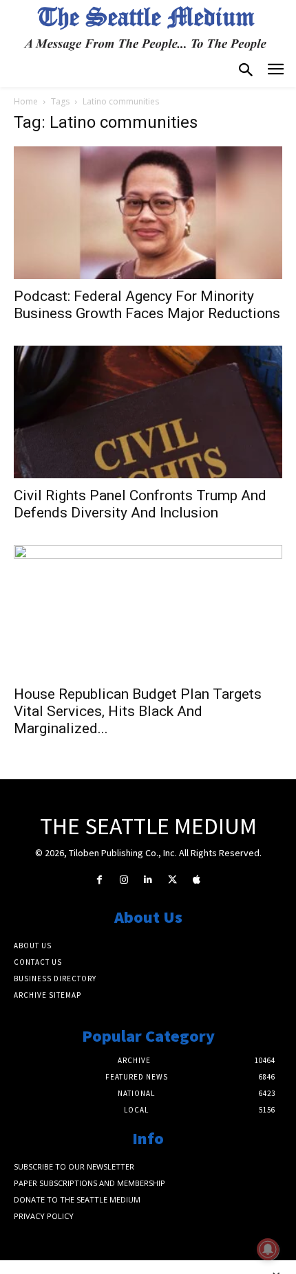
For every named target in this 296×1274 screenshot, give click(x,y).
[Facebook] (99, 880)
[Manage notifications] (268, 1249)
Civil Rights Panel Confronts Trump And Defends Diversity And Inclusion (140, 504)
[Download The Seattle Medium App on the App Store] (196, 880)
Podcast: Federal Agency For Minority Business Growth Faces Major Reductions (147, 305)
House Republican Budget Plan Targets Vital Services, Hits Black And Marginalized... (138, 711)
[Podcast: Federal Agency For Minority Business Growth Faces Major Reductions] (148, 212)
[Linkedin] (147, 880)
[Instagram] (123, 880)
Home (26, 101)
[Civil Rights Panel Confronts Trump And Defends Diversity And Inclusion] (148, 412)
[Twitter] (172, 880)
